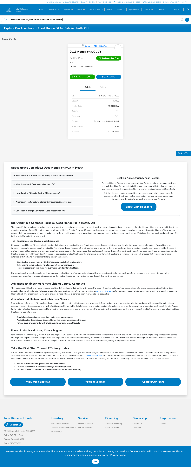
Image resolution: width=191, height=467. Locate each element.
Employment (168, 418)
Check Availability (108, 77)
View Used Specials (38, 381)
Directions (137, 427)
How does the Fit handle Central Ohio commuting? (38, 193)
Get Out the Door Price (110, 58)
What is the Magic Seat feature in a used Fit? (35, 184)
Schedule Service (85, 423)
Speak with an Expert (139, 206)
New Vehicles (57, 431)
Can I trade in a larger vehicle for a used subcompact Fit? (40, 210)
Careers (163, 423)
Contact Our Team (153, 381)
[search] (188, 9)
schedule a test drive (93, 355)
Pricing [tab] (103, 87)
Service (83, 418)
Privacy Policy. (118, 455)
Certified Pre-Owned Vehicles (63, 427)
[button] (117, 47)
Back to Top (183, 153)
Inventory (57, 418)
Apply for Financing (113, 423)
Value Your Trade (95, 381)
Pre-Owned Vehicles (60, 423)
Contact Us (15, 424)
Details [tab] (88, 87)
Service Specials (85, 427)
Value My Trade (112, 427)
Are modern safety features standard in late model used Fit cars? (44, 202)
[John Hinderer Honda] (16, 9)
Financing (111, 418)
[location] (114, 2)
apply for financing (104, 291)
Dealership (140, 418)
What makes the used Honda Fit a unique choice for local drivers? (44, 175)
